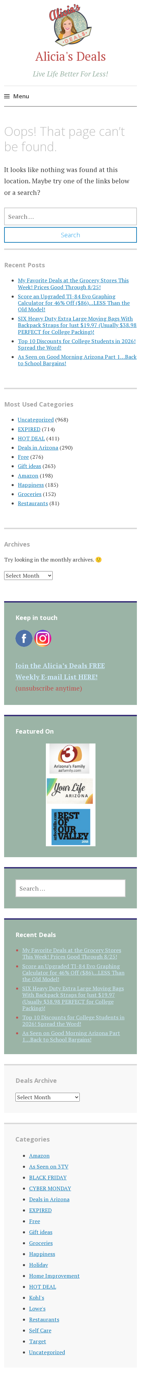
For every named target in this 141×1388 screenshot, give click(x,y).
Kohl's (36, 1297)
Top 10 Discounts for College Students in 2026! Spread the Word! (77, 344)
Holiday (38, 1265)
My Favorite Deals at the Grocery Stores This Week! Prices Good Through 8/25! (73, 284)
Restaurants (33, 503)
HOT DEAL (31, 438)
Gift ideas (29, 466)
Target (37, 1341)
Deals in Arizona (38, 447)
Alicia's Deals (70, 56)
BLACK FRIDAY (48, 1177)
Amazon (28, 475)
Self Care (40, 1330)
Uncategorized (36, 419)
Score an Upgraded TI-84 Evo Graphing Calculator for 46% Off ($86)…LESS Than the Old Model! (74, 303)
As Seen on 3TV (48, 1166)
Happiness (31, 484)
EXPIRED (29, 429)
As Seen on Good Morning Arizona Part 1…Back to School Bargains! (77, 360)
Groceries (29, 494)
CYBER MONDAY (50, 1188)
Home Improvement (54, 1275)
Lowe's (37, 1308)
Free (23, 457)
